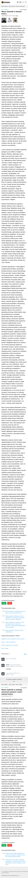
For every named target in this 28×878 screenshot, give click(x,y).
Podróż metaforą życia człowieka (9, 645)
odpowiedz (8, 669)
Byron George (4, 648)
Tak (4, 603)
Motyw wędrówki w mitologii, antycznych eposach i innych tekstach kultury (15, 612)
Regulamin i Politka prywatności (10, 871)
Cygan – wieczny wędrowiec (8, 642)
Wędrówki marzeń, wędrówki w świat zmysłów (12, 639)
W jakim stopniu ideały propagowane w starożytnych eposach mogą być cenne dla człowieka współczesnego (15, 854)
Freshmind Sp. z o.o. (15, 875)
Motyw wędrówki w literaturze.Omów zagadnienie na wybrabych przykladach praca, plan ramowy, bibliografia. (15, 617)
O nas (2, 871)
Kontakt (23, 871)
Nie (10, 603)
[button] (26, 2)
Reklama (19, 871)
